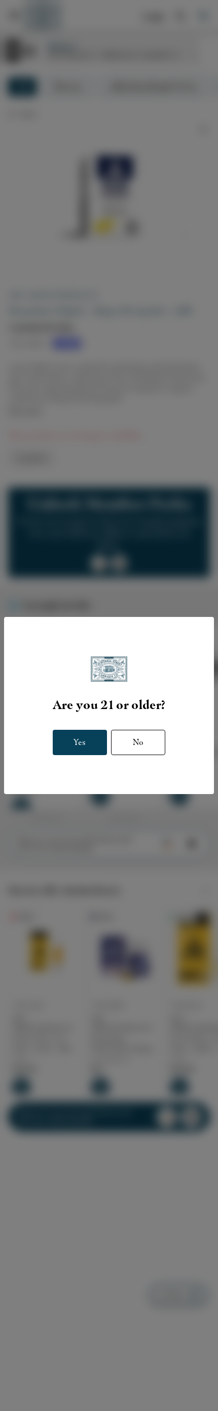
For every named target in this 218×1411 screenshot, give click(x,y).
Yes (80, 742)
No (138, 742)
